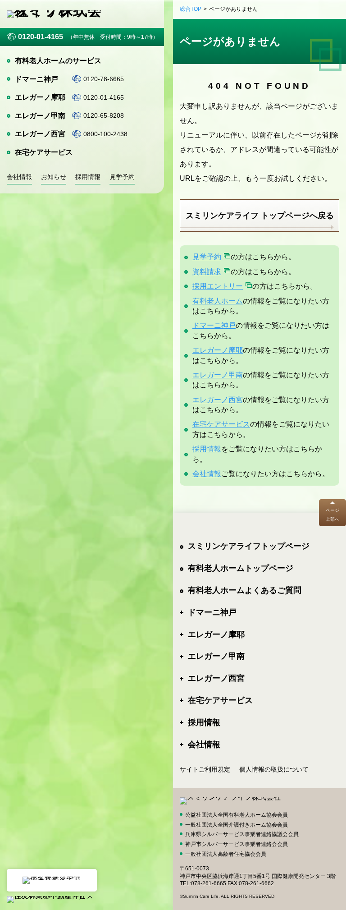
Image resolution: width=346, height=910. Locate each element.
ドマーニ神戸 (36, 79)
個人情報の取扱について (274, 769)
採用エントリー (217, 286)
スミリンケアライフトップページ (249, 546)
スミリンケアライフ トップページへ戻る (260, 215)
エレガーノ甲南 (40, 115)
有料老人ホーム (217, 301)
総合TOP (190, 9)
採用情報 (87, 176)
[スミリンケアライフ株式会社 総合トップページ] (61, 14)
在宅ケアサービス (44, 152)
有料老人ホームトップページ (240, 568)
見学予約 (122, 176)
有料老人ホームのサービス (58, 60)
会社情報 (19, 176)
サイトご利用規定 (205, 769)
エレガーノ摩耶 (40, 97)
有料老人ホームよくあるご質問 (244, 590)
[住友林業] (52, 880)
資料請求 (206, 272)
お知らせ (53, 176)
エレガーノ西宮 (40, 134)
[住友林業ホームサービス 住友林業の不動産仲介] (52, 899)
